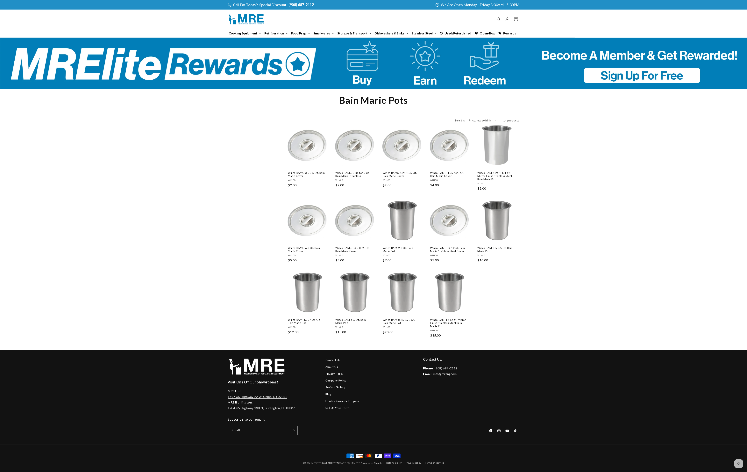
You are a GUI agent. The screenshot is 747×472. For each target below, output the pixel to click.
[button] (498, 19)
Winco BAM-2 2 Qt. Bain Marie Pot (398, 249)
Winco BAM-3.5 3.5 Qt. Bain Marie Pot (495, 249)
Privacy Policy (334, 373)
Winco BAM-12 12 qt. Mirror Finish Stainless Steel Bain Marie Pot (448, 323)
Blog (328, 394)
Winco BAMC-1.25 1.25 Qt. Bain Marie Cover (400, 174)
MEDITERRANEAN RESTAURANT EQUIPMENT (335, 463)
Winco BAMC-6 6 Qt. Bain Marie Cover (304, 249)
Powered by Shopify (372, 463)
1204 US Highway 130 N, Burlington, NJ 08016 (261, 408)
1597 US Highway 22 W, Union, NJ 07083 (257, 396)
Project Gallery (335, 387)
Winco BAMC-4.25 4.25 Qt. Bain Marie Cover (447, 174)
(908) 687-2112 (301, 5)
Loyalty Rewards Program (342, 401)
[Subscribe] (293, 430)
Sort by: (460, 120)
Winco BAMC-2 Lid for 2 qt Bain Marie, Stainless (352, 174)
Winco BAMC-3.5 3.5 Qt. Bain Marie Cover (306, 174)
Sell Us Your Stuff (337, 408)
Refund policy (394, 462)
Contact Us (333, 360)
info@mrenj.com (445, 374)
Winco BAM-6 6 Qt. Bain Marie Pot (350, 321)
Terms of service (434, 462)
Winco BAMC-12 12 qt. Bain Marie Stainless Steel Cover (447, 249)
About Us (331, 366)
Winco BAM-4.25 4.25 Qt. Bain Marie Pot (304, 321)
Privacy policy (413, 462)
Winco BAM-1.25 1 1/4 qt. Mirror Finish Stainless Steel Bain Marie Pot (494, 176)
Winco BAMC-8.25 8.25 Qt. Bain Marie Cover (352, 249)
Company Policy (335, 380)
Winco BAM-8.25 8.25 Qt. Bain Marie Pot (399, 321)
